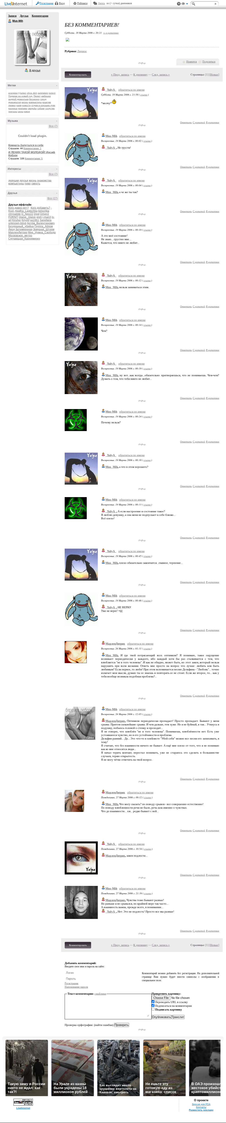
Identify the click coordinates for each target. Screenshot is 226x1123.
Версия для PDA (201, 1104)
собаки (41, 108)
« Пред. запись (120, 74)
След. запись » (161, 74)
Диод (11, 229)
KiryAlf (25, 220)
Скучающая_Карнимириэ (24, 238)
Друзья (24, 15)
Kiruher (16, 220)
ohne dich (32, 93)
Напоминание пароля (76, 986)
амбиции (46, 96)
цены (20, 111)
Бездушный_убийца (21, 226)
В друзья (34, 70)
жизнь (25, 102)
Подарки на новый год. (20, 96)
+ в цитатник (111, 32)
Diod (37, 214)
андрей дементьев (18, 99)
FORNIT (13, 217)
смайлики (100, 993)
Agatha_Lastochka (26, 210)
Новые (214, 74)
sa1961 (34, 220)
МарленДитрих (17, 232)
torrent (52, 93)
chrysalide (14, 214)
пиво (28, 183)
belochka (43, 210)
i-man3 (47, 217)
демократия (14, 102)
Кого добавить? (40, 207)
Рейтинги (82, 3)
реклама (22, 108)
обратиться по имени (131, 89)
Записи (12, 15)
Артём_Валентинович (41, 223)
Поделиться (208, 61)
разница (12, 108)
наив (18, 105)
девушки (13, 180)
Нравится (191, 61)
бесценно (34, 99)
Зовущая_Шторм (43, 229)
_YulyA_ (110, 89)
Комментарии (40, 15)
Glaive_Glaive (27, 217)
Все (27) (52, 198)
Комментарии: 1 (32, 148)
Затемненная (23, 229)
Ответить (186, 122)
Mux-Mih (10, 21)
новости (26, 105)
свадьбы (32, 108)
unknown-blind (17, 223)
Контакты (201, 1107)
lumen (23, 93)
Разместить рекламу (201, 1110)
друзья (24, 180)
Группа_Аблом (43, 226)
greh (39, 217)
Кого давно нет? (18, 207)
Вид (184, 4)
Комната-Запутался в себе (25, 145)
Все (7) (53, 126)
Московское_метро (20, 235)
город (43, 99)
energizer (13, 93)
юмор (27, 111)
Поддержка (179, 4)
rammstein (43, 93)
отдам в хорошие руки (43, 105)
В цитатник (212, 122)
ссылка (143, 94)
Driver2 (44, 214)
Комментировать (78, 74)
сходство (50, 108)
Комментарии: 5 (34, 158)
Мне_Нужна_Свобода (42, 232)
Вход (62, 3)
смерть (35, 183)
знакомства (44, 180)
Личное (82, 51)
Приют (37, 96)
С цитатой (199, 122)
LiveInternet (17, 4)
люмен (12, 105)
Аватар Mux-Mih (31, 47)
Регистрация (46, 3)
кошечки (46, 102)
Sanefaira (45, 220)
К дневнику (140, 74)
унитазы (12, 111)
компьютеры (35, 102)
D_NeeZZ (27, 214)
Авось (101, 3)
